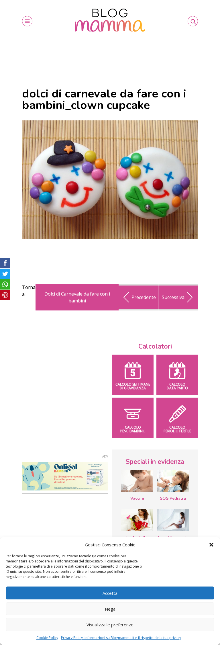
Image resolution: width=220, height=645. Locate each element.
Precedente (143, 297)
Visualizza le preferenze (110, 625)
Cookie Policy (47, 637)
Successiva (173, 297)
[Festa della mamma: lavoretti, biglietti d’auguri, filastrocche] (137, 520)
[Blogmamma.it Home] (110, 20)
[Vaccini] (137, 481)
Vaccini (137, 498)
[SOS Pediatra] (173, 481)
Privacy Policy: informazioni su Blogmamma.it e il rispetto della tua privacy (121, 637)
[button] (211, 545)
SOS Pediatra (173, 498)
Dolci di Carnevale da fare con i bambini (77, 297)
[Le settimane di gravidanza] (173, 520)
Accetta (110, 593)
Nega (110, 609)
